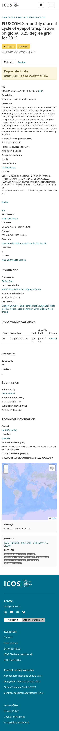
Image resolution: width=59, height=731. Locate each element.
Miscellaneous (8, 167)
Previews (6, 369)
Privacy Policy (11, 711)
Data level (6, 247)
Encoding (6, 434)
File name (6, 222)
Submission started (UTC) (14, 405)
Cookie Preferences (14, 716)
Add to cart (9, 46)
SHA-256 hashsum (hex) (13, 442)
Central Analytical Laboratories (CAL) (23, 692)
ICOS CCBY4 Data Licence (14, 259)
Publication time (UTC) (13, 397)
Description (7, 95)
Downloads (7, 361)
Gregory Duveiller (10, 305)
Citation (6, 171)
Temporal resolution (12, 155)
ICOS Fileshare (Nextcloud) (18, 654)
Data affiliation (9, 163)
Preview (22, 62)
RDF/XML (15, 542)
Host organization (10, 285)
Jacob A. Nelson (9, 308)
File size (5, 231)
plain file (6, 438)
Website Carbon (31, 619)
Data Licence (11, 643)
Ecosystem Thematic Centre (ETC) (22, 681)
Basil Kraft (50, 305)
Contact (8, 637)
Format (5, 426)
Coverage (8, 524)
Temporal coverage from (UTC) (17, 138)
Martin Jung (38, 305)
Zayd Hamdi (25, 305)
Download (23, 46)
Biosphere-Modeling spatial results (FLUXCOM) (24, 243)
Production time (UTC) (13, 293)
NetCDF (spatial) (9, 430)
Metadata (9, 538)
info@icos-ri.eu (12, 606)
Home (4, 17)
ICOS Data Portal (37, 17)
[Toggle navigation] (51, 5)
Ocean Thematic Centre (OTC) (20, 687)
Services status (12, 648)
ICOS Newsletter (12, 660)
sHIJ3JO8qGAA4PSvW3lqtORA (33, 75)
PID (3, 86)
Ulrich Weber (40, 308)
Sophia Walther (25, 308)
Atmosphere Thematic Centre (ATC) (23, 675)
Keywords (9, 549)
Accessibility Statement (16, 722)
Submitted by (8, 389)
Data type (6, 239)
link (40, 91)
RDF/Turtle (26, 542)
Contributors (8, 301)
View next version (10, 218)
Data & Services (18, 17)
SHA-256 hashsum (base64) (15, 453)
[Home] (10, 5)
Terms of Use (11, 705)
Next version (8, 214)
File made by (8, 277)
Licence (5, 255)
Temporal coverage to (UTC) (15, 146)
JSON (7, 542)
